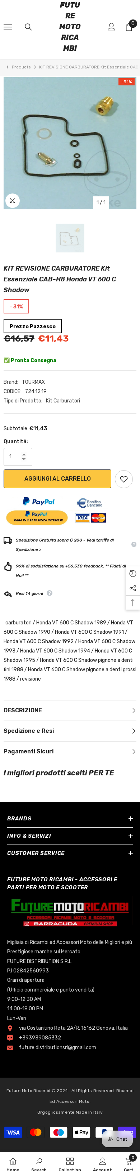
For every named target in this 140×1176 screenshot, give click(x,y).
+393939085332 (40, 1038)
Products (21, 67)
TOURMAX (33, 382)
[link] (39, 1164)
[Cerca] (28, 27)
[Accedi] (112, 27)
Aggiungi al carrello (57, 478)
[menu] (8, 27)
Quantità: (16, 441)
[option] (70, 143)
